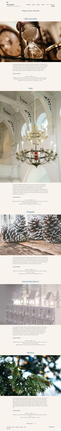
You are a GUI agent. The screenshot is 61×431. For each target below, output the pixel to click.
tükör (38, 79)
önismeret (20, 77)
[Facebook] (52, 6)
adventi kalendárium (17, 201)
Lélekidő (38, 4)
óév (23, 80)
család (42, 342)
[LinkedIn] (53, 6)
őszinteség (44, 79)
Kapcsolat (52, 4)
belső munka (26, 273)
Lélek (30, 88)
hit (26, 417)
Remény (30, 352)
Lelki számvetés (30, 19)
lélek (18, 79)
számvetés (35, 79)
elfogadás (41, 77)
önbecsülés (16, 77)
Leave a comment (39, 80)
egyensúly (37, 77)
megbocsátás (24, 79)
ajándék (25, 344)
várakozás (36, 343)
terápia (41, 79)
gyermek (33, 344)
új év (25, 80)
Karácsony (24, 343)
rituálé (32, 79)
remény (29, 79)
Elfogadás (30, 212)
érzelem (20, 80)
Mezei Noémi (10, 4)
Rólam (33, 4)
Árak (48, 4)
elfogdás (30, 273)
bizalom (29, 77)
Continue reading (17, 73)
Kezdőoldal (28, 4)
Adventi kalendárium (30, 281)
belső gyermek (25, 77)
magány (20, 79)
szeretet (32, 343)
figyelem (45, 77)
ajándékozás (23, 201)
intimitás (15, 79)
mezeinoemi (28, 76)
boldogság (33, 77)
